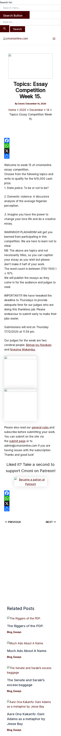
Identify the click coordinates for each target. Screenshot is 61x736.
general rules (40, 427)
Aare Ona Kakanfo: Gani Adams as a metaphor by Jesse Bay (26, 719)
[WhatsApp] (30, 145)
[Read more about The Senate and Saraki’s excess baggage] (30, 670)
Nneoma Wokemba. (22, 349)
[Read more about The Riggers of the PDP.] (24, 618)
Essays (17, 632)
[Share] (30, 156)
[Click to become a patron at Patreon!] (30, 481)
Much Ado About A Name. (27, 651)
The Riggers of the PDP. (25, 626)
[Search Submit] (4, 28)
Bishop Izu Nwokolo (38, 345)
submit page (17, 441)
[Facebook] (30, 140)
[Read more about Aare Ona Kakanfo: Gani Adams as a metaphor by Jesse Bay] (30, 704)
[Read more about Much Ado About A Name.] (25, 643)
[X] (30, 150)
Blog (9, 632)
